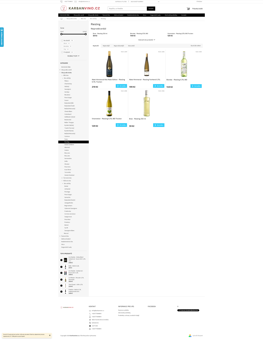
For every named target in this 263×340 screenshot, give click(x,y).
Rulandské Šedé (69, 106)
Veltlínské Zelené (69, 117)
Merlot (66, 225)
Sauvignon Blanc (69, 231)
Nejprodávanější (119, 46)
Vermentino (68, 158)
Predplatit (68, 52)
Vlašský (66, 87)
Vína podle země (66, 70)
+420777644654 (96, 314)
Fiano (66, 139)
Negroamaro (68, 206)
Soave (66, 100)
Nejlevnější (106, 46)
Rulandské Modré (69, 200)
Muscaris (67, 153)
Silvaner (66, 164)
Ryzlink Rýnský (69, 131)
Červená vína (67, 178)
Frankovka (67, 211)
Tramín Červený (69, 128)
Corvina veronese (69, 214)
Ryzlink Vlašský (69, 125)
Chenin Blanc (68, 111)
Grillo (66, 161)
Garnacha (67, 197)
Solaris (66, 150)
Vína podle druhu (66, 73)
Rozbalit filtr (72, 56)
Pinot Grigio (68, 98)
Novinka (67, 46)
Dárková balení (65, 239)
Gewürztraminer (69, 175)
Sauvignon (67, 89)
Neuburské (67, 120)
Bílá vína (65, 75)
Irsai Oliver (67, 170)
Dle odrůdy (67, 78)
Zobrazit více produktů (145, 40)
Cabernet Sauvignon (70, 208)
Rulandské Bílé (68, 103)
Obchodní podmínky (137, 2)
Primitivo (67, 222)
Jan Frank (95, 326)
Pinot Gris (67, 167)
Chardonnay (68, 84)
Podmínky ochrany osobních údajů (128, 315)
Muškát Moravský (69, 109)
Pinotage (67, 192)
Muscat (66, 233)
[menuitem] (65, 15)
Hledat (151, 8)
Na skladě (68, 41)
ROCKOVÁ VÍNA (65, 67)
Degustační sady (66, 247)
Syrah (66, 228)
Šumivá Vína (65, 236)
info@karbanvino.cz (98, 311)
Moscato (67, 156)
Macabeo (67, 95)
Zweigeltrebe (68, 203)
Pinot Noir (67, 219)
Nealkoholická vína (67, 242)
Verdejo (66, 92)
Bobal (66, 186)
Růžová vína (67, 181)
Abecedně (131, 46)
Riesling (66, 142)
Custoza (67, 136)
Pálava (66, 81)
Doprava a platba (121, 2)
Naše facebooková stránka (100, 320)
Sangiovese (68, 217)
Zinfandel (67, 189)
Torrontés (67, 172)
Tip (66, 49)
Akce (66, 43)
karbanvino (95, 323)
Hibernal (67, 147)
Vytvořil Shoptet (198, 336)
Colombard (67, 114)
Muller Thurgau (69, 123)
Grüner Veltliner (69, 145)
